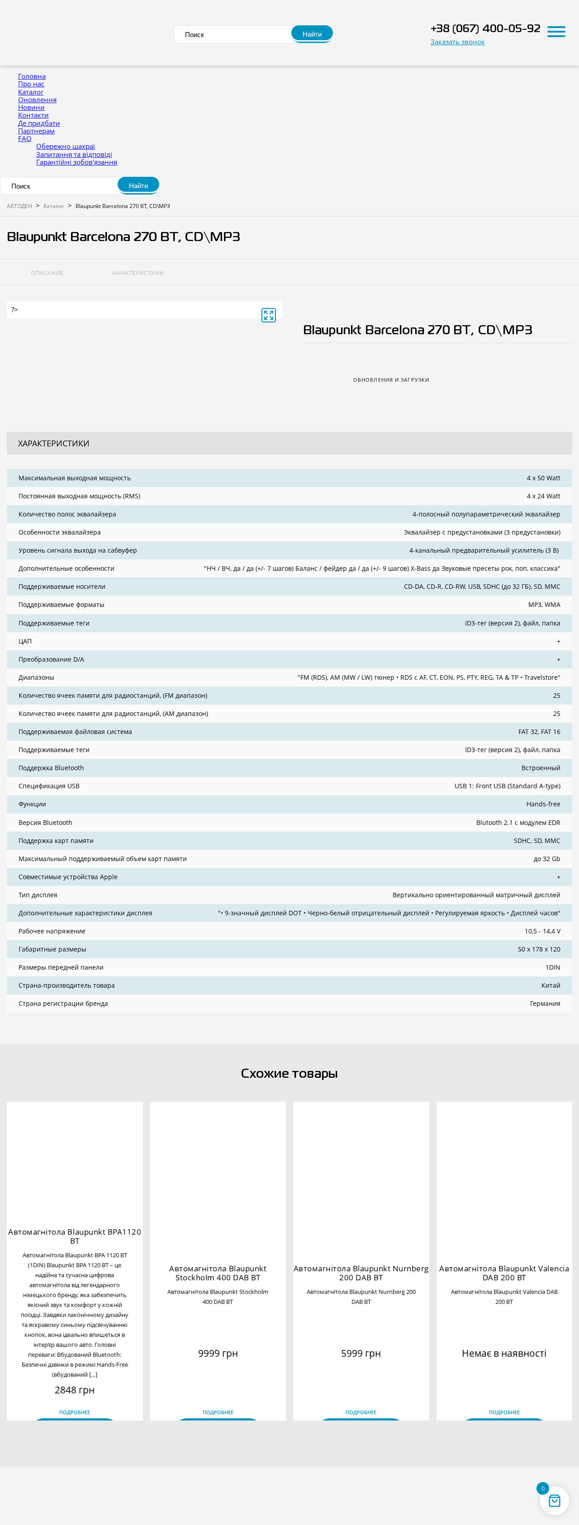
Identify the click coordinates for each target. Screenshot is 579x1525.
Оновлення (37, 99)
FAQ (25, 138)
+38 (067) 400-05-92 (486, 29)
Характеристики (137, 273)
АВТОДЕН (19, 206)
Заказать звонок (458, 42)
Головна (32, 76)
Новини (31, 107)
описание (47, 273)
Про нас (31, 83)
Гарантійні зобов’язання (76, 161)
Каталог (30, 91)
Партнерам (36, 130)
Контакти (33, 114)
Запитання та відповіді (74, 154)
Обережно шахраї (65, 146)
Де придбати (39, 123)
